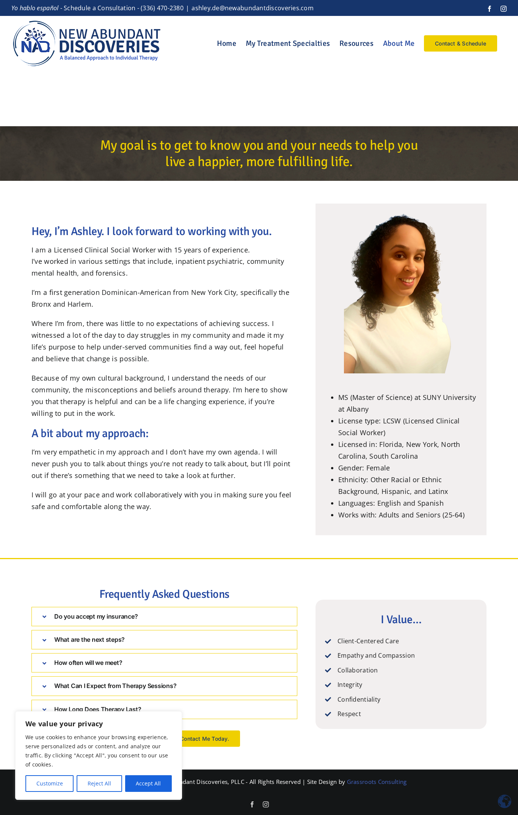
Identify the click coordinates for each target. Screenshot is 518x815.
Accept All (148, 783)
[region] (98, 755)
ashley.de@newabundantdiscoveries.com (253, 8)
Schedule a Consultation (99, 8)
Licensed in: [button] (359, 444)
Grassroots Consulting (377, 781)
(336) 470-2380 (162, 8)
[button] (164, 616)
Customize (49, 783)
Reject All (99, 783)
